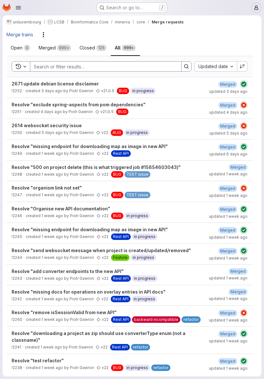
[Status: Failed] (244, 105)
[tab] (20, 48)
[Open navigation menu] (18, 8)
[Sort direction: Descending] (242, 66)
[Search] (186, 66)
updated (228, 91)
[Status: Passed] (244, 84)
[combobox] (215, 66)
